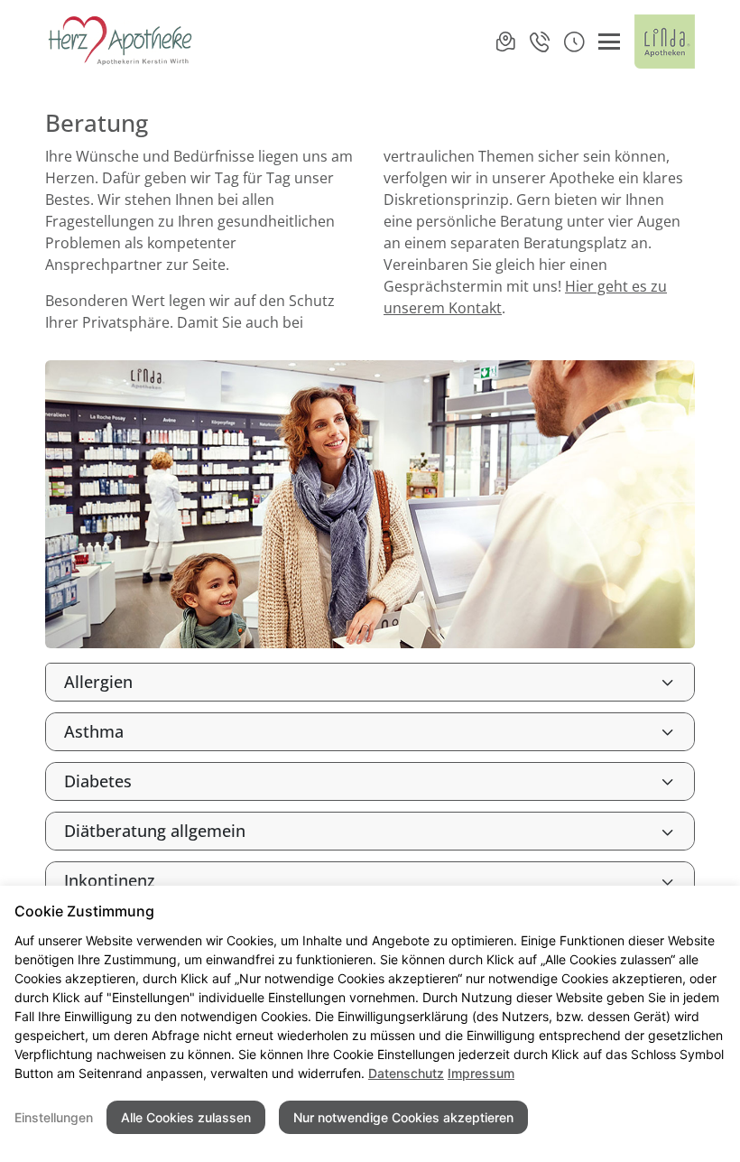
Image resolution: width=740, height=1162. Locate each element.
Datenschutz (406, 1073)
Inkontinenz (109, 880)
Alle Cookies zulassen (186, 1117)
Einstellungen (53, 1117)
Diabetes (98, 781)
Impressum (481, 1073)
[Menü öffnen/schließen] (609, 41)
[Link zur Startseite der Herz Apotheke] (121, 41)
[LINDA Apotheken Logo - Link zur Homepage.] (664, 41)
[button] (574, 41)
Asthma (94, 731)
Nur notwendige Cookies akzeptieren (403, 1117)
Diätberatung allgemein (154, 830)
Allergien (98, 682)
